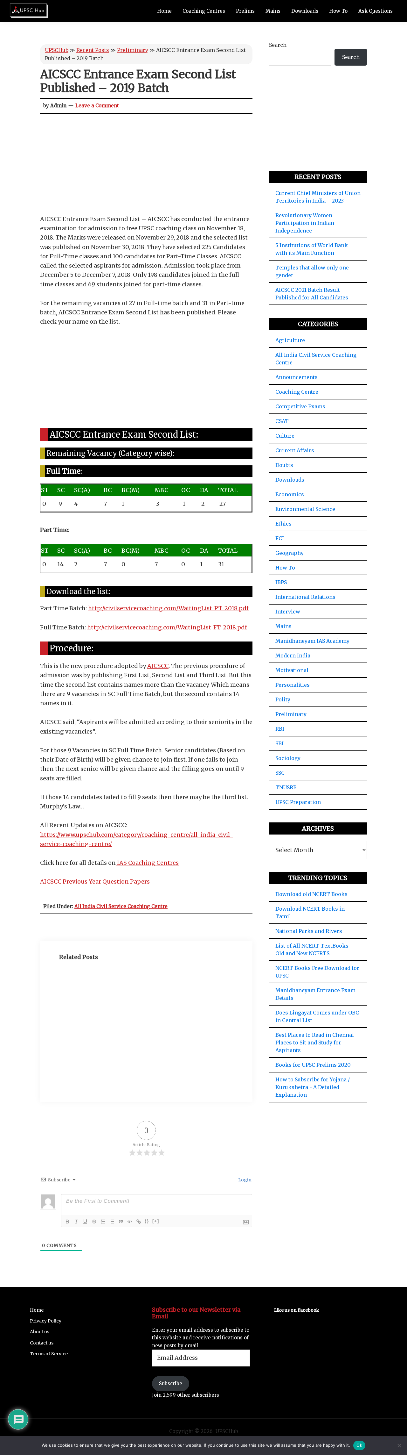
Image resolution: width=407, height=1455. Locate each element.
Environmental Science (305, 509)
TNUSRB (286, 787)
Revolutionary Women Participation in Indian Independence (304, 223)
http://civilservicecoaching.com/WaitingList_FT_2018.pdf (167, 627)
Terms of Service (49, 1354)
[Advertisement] (146, 167)
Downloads (289, 480)
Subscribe (170, 1383)
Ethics (283, 523)
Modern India (292, 655)
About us (39, 1332)
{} (147, 1221)
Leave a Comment (97, 106)
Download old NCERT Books (311, 894)
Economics (289, 494)
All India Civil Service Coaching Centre (121, 906)
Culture (284, 436)
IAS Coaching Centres (147, 862)
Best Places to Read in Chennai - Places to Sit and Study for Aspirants (316, 1042)
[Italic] (76, 1221)
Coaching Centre (296, 392)
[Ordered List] (103, 1221)
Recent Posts (92, 50)
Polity (282, 699)
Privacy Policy (45, 1321)
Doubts (284, 465)
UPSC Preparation (298, 802)
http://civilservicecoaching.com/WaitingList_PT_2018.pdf (168, 608)
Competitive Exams (300, 406)
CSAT (282, 421)
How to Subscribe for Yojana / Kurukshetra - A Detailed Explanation (312, 1087)
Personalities (292, 685)
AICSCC (158, 666)
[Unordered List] (111, 1221)
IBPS (281, 582)
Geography (289, 553)
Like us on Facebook (296, 1310)
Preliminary (132, 50)
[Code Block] (129, 1221)
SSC (280, 773)
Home (37, 1310)
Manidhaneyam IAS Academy (312, 641)
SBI (279, 743)
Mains (283, 626)
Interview (287, 611)
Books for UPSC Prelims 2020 (313, 1065)
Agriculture (290, 340)
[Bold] (67, 1221)
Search (277, 45)
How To (285, 567)
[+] (155, 1221)
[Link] (138, 1221)
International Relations (305, 597)
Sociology (287, 758)
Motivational (291, 670)
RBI (279, 729)
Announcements (296, 377)
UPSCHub (56, 50)
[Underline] (85, 1221)
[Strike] (94, 1221)
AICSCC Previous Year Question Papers (95, 881)
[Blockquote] (120, 1221)
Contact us (41, 1343)
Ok (359, 1445)
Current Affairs (294, 450)
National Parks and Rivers (308, 931)
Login (244, 1180)
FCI (279, 538)
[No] (399, 1445)
